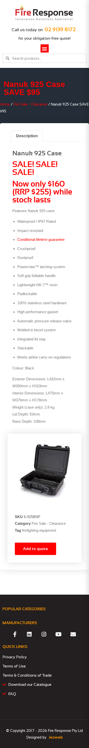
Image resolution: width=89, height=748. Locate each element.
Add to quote (35, 549)
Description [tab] (27, 136)
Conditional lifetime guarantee (41, 239)
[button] (45, 48)
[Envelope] (73, 634)
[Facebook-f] (14, 634)
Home (5, 104)
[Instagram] (44, 634)
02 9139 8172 (60, 29)
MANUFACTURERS (19, 623)
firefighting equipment (39, 530)
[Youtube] (58, 634)
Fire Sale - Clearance (30, 104)
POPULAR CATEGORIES (24, 609)
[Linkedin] (29, 634)
